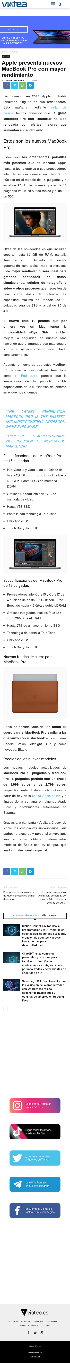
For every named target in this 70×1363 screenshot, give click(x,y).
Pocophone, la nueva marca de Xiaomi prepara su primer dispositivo (19, 896)
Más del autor (49, 915)
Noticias (14, 51)
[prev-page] (5, 1009)
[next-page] (11, 1009)
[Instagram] (35, 1332)
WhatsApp (35, 1357)
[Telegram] (30, 85)
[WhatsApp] (22, 85)
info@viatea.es (35, 1353)
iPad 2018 (28, 375)
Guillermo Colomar (15, 80)
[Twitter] (14, 85)
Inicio (4, 51)
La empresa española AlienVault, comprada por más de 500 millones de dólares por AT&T (52, 897)
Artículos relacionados (26, 915)
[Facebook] (6, 85)
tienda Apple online (46, 795)
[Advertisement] (35, 1055)
